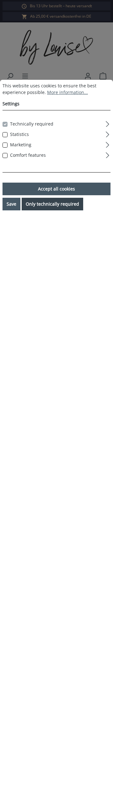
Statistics (19, 134)
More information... (67, 92)
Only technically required (52, 204)
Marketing (20, 145)
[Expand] (107, 123)
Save (11, 204)
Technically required (31, 124)
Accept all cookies (56, 189)
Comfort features (28, 155)
